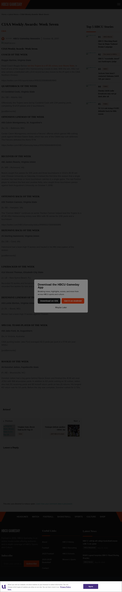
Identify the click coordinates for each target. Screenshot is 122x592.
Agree (91, 586)
